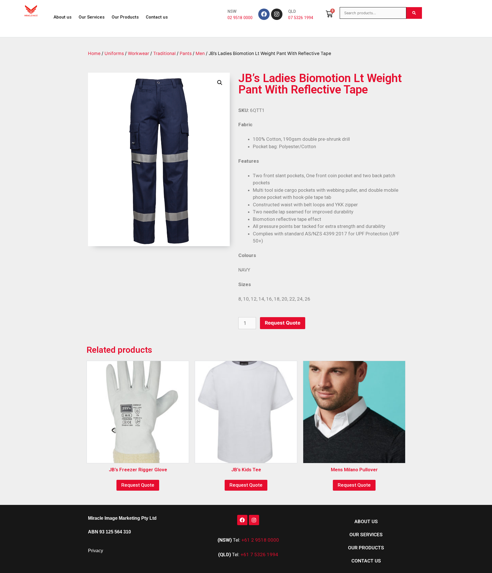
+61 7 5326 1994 (259, 554)
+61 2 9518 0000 (260, 540)
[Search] (414, 13)
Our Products (125, 17)
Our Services (91, 17)
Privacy (95, 550)
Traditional (164, 53)
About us (62, 17)
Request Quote (282, 323)
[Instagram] (276, 14)
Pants (186, 53)
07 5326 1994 (300, 17)
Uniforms (114, 53)
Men (200, 53)
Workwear (138, 53)
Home (94, 53)
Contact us (157, 17)
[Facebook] (264, 14)
